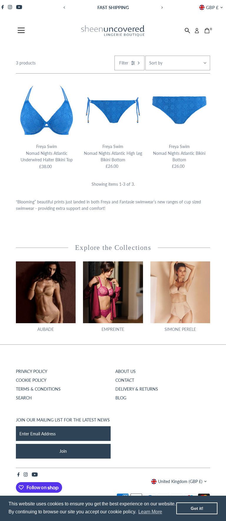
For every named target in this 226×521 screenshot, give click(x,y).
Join (63, 451)
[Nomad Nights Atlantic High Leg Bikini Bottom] (113, 110)
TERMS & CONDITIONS (38, 388)
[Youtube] (19, 7)
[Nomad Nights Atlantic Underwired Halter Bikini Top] (46, 110)
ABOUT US (125, 371)
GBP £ (212, 7)
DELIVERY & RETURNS (136, 388)
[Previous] (64, 7)
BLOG (120, 397)
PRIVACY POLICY (31, 371)
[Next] (161, 7)
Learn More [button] (150, 511)
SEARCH (24, 397)
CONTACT (124, 380)
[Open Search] (187, 30)
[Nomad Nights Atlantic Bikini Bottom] (179, 110)
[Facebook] (2, 7)
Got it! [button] (197, 508)
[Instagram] (10, 7)
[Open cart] (207, 30)
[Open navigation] (21, 30)
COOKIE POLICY (31, 380)
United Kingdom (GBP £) (180, 481)
